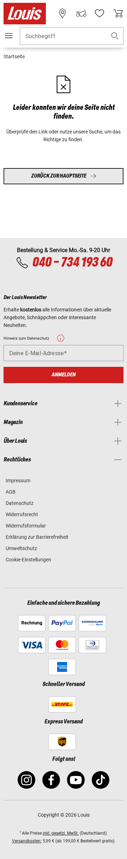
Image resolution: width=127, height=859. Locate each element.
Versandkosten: (27, 841)
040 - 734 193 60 (72, 263)
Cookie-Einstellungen (28, 559)
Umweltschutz (21, 548)
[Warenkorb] (118, 13)
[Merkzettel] (99, 13)
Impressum (18, 480)
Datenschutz (20, 503)
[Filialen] (62, 13)
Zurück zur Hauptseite (58, 176)
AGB (11, 492)
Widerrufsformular (26, 526)
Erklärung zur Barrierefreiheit (37, 537)
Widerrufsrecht (22, 514)
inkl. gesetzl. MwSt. (61, 833)
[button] (115, 36)
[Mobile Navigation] (9, 35)
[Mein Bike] (81, 13)
